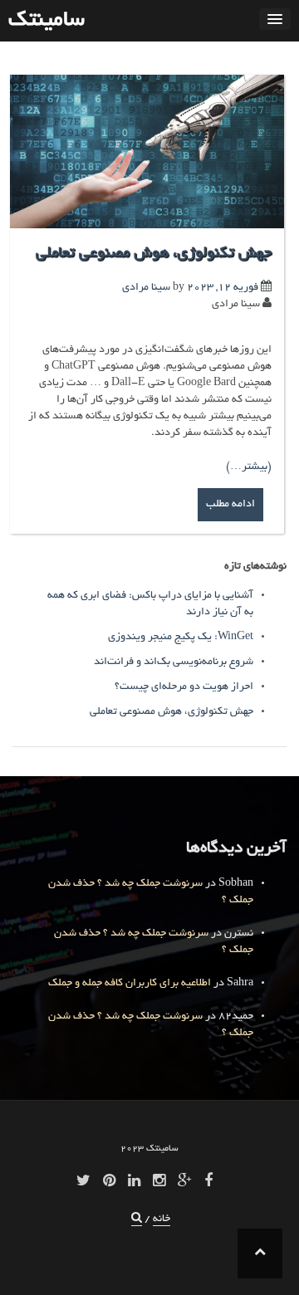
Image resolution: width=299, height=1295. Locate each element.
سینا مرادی (146, 288)
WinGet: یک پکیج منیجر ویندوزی (180, 637)
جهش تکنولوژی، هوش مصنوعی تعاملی (154, 254)
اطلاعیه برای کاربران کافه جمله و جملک (129, 984)
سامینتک (46, 20)
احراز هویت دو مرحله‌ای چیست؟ (184, 687)
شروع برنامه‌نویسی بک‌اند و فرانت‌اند (173, 662)
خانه (161, 1219)
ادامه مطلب (230, 505)
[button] (136, 1220)
